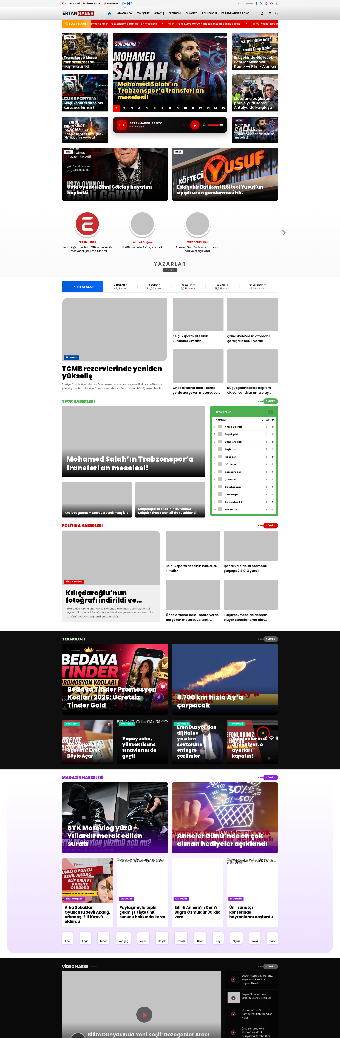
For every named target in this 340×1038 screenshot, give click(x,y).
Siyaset (191, 13)
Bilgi (68, 151)
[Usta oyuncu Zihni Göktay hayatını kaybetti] (115, 200)
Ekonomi (175, 13)
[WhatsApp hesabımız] (277, 3)
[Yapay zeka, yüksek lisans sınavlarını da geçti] (142, 722)
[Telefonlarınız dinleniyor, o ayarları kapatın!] (252, 763)
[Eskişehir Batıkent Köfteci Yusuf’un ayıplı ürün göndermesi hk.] (225, 200)
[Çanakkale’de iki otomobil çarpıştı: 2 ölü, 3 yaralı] (252, 314)
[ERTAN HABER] (78, 14)
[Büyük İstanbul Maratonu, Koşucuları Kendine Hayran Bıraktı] (234, 983)
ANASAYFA (124, 13)
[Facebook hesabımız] (256, 3)
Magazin (77, 898)
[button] (110, 13)
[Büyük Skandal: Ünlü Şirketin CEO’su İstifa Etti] (234, 1002)
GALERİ (72, 3)
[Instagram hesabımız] (266, 3)
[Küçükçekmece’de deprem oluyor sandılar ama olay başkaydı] (252, 366)
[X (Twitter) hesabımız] (261, 3)
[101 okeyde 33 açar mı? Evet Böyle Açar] (87, 763)
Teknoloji (209, 13)
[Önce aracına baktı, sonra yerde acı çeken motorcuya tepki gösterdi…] (198, 366)
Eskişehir (143, 13)
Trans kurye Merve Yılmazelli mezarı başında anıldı (133, 23)
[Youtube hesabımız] (271, 3)
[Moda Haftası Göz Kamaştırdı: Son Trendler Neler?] (234, 1018)
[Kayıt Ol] (263, 13)
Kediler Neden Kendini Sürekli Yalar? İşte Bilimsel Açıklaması (224, 23)
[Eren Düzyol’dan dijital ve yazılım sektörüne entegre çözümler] (197, 763)
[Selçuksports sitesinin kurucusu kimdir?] (198, 314)
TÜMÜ (170, 270)
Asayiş (159, 13)
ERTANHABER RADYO (235, 13)
